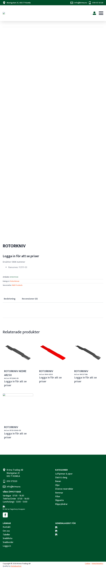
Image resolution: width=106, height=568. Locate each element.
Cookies (87, 563)
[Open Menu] (101, 13)
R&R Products (17, 285)
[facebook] (5, 514)
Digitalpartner (16, 566)
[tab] (9, 298)
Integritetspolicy (97, 563)
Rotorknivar (14, 281)
